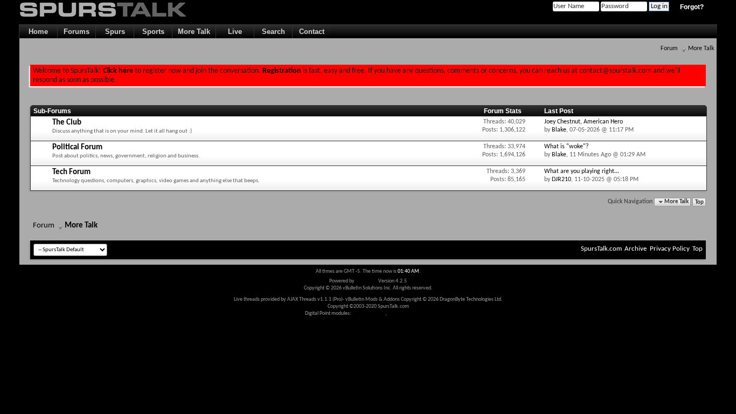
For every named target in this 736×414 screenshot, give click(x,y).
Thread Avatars (368, 313)
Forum (669, 48)
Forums (76, 31)
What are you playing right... (581, 171)
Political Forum (77, 147)
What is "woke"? (566, 146)
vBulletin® (366, 281)
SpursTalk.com (601, 248)
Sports (153, 31)
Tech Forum (71, 172)
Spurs (115, 31)
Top (699, 202)
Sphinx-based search (410, 313)
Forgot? (692, 7)
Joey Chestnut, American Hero (583, 122)
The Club (66, 123)
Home (38, 31)
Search (273, 31)
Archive (635, 248)
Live (235, 31)
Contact (311, 31)
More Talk (194, 31)
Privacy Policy (670, 248)
